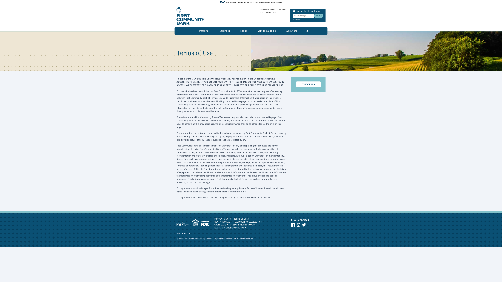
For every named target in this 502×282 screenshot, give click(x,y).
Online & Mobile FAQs (241, 225)
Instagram (298, 225)
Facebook (293, 225)
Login (318, 15)
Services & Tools (267, 30)
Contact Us (282, 10)
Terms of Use (241, 219)
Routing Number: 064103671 (229, 228)
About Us (291, 30)
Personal (204, 30)
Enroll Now (296, 19)
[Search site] (307, 31)
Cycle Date (220, 225)
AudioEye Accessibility (247, 222)
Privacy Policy (222, 219)
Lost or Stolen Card (268, 12)
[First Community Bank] (190, 16)
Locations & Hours (267, 10)
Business (225, 30)
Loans (243, 30)
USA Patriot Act (222, 222)
